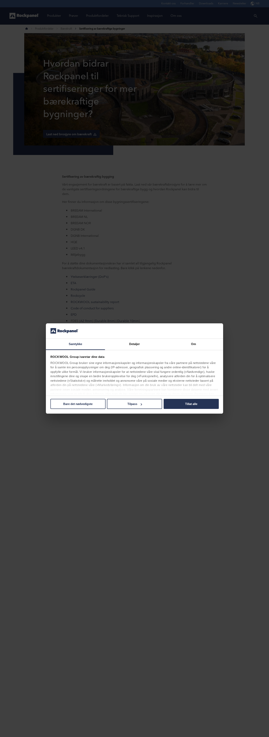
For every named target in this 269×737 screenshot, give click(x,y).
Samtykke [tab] (75, 344)
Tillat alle (191, 404)
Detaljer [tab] (134, 344)
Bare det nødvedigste (78, 404)
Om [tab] (193, 344)
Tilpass (132, 404)
